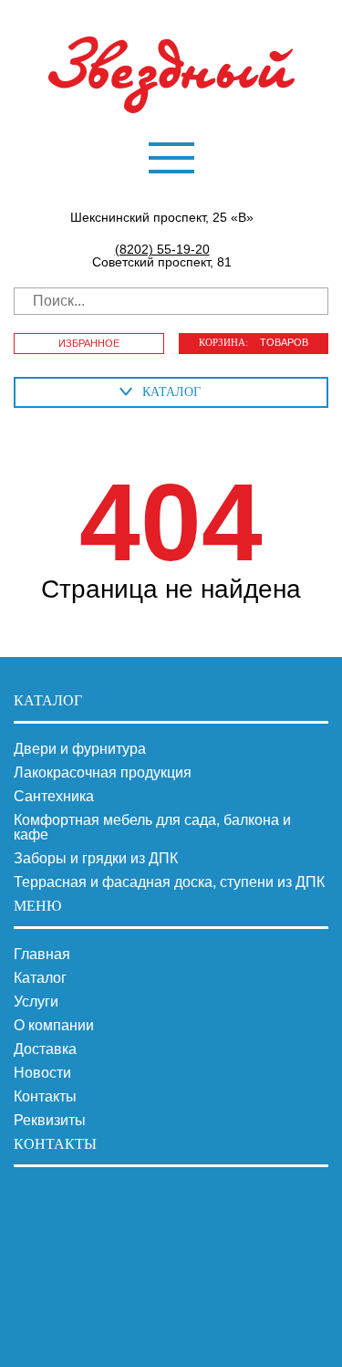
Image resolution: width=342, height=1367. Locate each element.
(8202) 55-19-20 (162, 249)
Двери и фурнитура (80, 749)
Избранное (88, 343)
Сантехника (54, 796)
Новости (42, 1073)
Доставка (45, 1049)
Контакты (45, 1097)
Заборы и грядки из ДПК (96, 858)
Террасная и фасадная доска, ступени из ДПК (169, 882)
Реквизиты (50, 1120)
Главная (42, 954)
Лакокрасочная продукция (103, 773)
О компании (54, 1025)
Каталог (40, 978)
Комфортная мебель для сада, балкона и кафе (152, 827)
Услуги (36, 1002)
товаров (253, 342)
